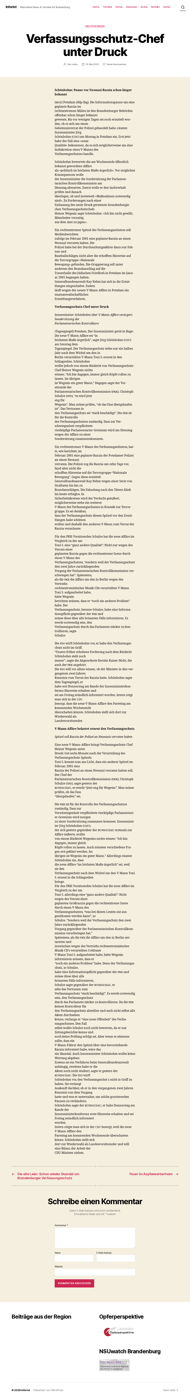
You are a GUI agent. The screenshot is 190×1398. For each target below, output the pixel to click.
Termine (107, 6)
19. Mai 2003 (92, 64)
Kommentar (61, 1225)
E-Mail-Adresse (104, 1253)
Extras (119, 6)
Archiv (144, 6)
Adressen (131, 6)
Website (59, 1266)
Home (96, 6)
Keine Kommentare (116, 64)
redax (75, 64)
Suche (166, 6)
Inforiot (11, 7)
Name (58, 1253)
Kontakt (155, 6)
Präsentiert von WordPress (48, 1390)
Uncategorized (95, 26)
